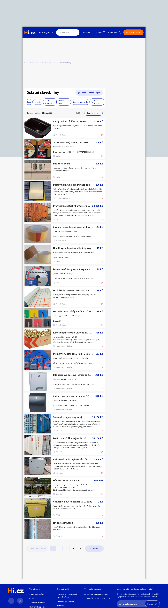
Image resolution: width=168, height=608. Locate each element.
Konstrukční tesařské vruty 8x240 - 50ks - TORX (74, 332)
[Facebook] (11, 601)
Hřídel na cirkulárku (63, 522)
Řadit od (79, 113)
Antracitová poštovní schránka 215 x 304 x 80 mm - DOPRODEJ (74, 395)
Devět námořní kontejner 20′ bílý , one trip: (72, 438)
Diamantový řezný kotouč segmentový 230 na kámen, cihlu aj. (74, 269)
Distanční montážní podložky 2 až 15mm (74, 311)
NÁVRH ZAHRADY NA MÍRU (67, 480)
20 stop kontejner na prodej (67, 417)
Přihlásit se (112, 32)
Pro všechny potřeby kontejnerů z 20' (72, 205)
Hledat (75, 32)
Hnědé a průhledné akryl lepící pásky (72, 248)
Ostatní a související (48, 63)
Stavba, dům (34, 63)
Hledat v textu (61, 102)
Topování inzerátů (37, 602)
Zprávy (98, 32)
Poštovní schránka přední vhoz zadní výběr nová (74, 184)
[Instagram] (20, 601)
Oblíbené (86, 32)
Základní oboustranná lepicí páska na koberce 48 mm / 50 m (74, 226)
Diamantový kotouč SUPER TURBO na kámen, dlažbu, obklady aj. (74, 353)
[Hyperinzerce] (30, 32)
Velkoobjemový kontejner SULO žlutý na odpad (75, 501)
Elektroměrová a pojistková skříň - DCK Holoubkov (73, 459)
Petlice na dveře (61, 163)
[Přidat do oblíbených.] (102, 135)
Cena (29, 102)
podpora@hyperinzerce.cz (98, 594)
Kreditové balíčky (36, 594)
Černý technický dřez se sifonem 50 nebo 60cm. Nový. (73, 121)
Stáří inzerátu (48, 102)
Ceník (31, 598)
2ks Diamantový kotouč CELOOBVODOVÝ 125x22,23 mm (74, 142)
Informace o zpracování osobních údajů (67, 595)
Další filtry (96, 102)
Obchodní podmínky (65, 601)
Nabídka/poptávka (80, 102)
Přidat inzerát (135, 32)
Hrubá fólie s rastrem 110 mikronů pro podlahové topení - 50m (74, 290)
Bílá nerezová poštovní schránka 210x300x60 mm (74, 374)
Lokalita (37, 102)
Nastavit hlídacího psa (90, 92)
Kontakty (61, 605)
